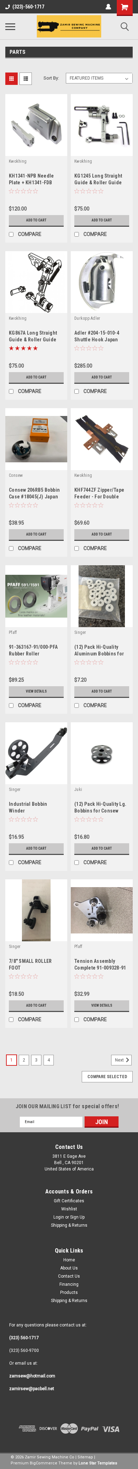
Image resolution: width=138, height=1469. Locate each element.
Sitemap (85, 1457)
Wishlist (69, 1209)
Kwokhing (18, 161)
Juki (78, 789)
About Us (69, 1268)
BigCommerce (43, 1463)
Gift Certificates (69, 1200)
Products (69, 1292)
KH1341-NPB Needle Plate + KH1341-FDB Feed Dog (31, 182)
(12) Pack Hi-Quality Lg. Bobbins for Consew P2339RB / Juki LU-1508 (100, 810)
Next (120, 1060)
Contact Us (69, 1276)
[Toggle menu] (10, 26)
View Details (36, 691)
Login (58, 1217)
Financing (69, 1284)
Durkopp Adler (87, 318)
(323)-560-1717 (28, 7)
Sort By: (51, 78)
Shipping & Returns (69, 1225)
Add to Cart (36, 220)
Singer (80, 632)
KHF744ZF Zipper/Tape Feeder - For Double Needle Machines (99, 496)
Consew (16, 475)
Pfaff (13, 632)
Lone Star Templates (98, 1463)
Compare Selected (107, 1076)
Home (69, 1259)
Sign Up (77, 1217)
